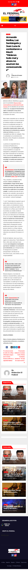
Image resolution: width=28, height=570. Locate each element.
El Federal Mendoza (17, 565)
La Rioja (8, 34)
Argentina (8, 562)
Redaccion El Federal (16, 75)
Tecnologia (9, 565)
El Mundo (18, 562)
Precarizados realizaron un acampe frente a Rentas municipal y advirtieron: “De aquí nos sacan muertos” (19, 355)
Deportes (13, 562)
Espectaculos (24, 562)
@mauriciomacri (9, 169)
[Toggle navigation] (15, 26)
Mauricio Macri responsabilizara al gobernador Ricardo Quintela (13, 104)
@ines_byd (14, 176)
